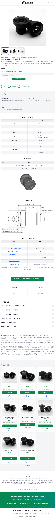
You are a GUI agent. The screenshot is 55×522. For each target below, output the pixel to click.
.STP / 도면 (6, 86)
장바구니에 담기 (9, 392)
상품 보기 (9, 396)
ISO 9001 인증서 (25, 513)
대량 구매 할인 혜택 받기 (25, 86)
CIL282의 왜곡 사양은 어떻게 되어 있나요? (11, 318)
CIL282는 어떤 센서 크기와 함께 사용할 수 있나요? (13, 306)
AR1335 (30, 57)
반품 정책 (21, 516)
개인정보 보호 (35, 513)
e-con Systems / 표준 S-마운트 (14, 248)
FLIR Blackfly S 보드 (14, 254)
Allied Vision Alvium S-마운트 (14, 251)
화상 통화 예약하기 (26, 503)
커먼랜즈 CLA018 (14, 245)
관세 (30, 513)
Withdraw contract (32, 516)
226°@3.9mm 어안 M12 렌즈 (27, 385)
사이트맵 (26, 516)
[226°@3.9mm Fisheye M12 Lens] (27, 375)
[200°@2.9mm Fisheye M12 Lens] (9, 375)
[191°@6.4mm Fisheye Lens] (9, 441)
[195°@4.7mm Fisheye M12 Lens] (45, 375)
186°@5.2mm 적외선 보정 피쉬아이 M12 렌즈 (9, 418)
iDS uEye (14, 258)
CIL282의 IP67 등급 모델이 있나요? (9, 326)
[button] (2, 2)
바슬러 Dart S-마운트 (14, 264)
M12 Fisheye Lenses (23, 489)
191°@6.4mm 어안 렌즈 (9, 450)
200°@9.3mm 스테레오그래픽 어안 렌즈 (45, 418)
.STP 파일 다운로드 (9, 395)
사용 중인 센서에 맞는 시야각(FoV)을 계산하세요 (40, 137)
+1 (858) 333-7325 (12, 503)
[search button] (45, 2)
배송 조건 (47, 513)
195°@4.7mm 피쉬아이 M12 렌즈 (45, 385)
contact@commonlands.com (42, 503)
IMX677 (36, 57)
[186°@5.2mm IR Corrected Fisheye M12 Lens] (9, 408)
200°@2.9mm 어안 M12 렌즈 (9, 385)
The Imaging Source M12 (14, 261)
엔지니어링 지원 (15, 86)
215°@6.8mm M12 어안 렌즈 (27, 417)
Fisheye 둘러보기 (28, 465)
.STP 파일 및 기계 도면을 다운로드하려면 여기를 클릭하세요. (27, 278)
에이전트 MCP (18, 513)
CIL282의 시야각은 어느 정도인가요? (9, 310)
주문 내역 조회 (11, 513)
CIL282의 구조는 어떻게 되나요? (8, 322)
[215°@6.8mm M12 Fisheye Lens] (27, 408)
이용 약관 (41, 513)
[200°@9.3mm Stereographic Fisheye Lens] (45, 408)
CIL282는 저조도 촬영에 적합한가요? (9, 314)
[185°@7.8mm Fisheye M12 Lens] (27, 441)
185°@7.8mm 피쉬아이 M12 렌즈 (27, 450)
